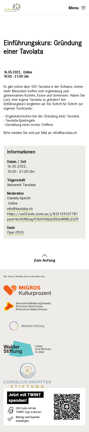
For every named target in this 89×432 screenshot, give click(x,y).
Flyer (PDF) (15, 232)
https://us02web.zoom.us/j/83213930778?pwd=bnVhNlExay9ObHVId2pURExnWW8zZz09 (43, 216)
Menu (74, 7)
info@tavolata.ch (20, 209)
